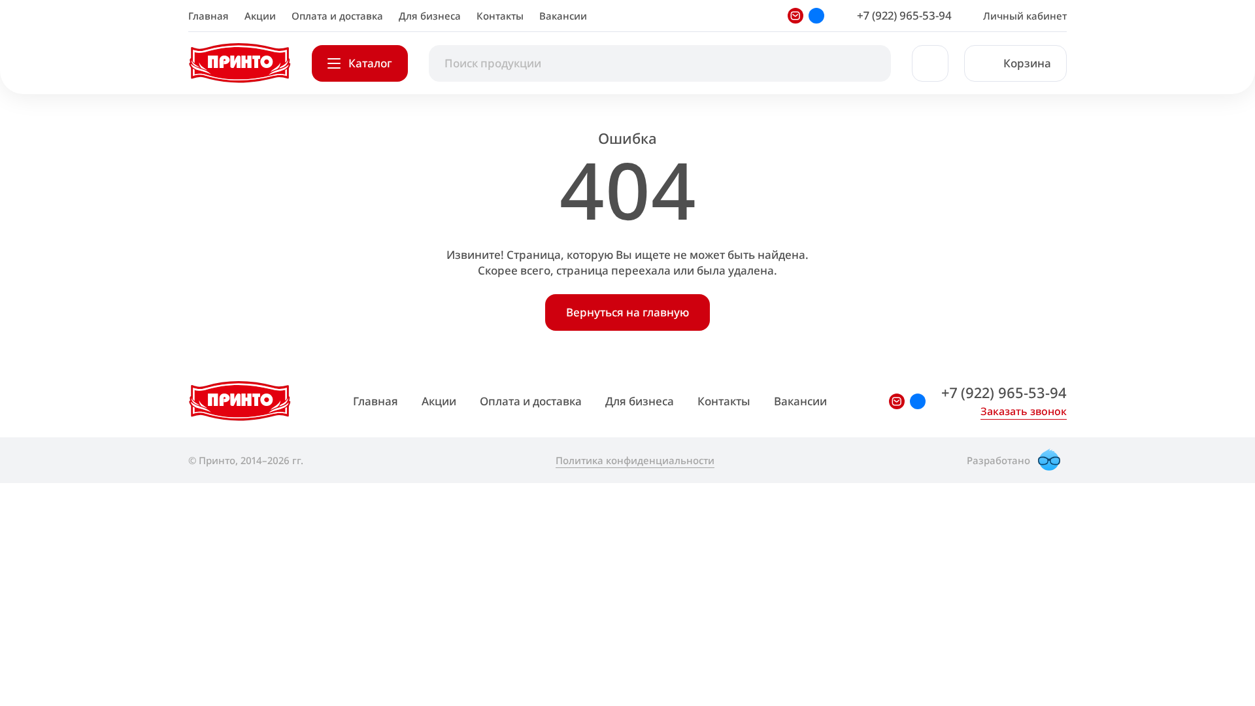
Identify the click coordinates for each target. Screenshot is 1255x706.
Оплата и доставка (337, 15)
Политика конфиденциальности (635, 460)
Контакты (500, 15)
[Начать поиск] (867, 63)
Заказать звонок (1023, 411)
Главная (208, 15)
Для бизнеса (430, 15)
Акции (260, 15)
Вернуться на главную (627, 312)
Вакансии (563, 15)
